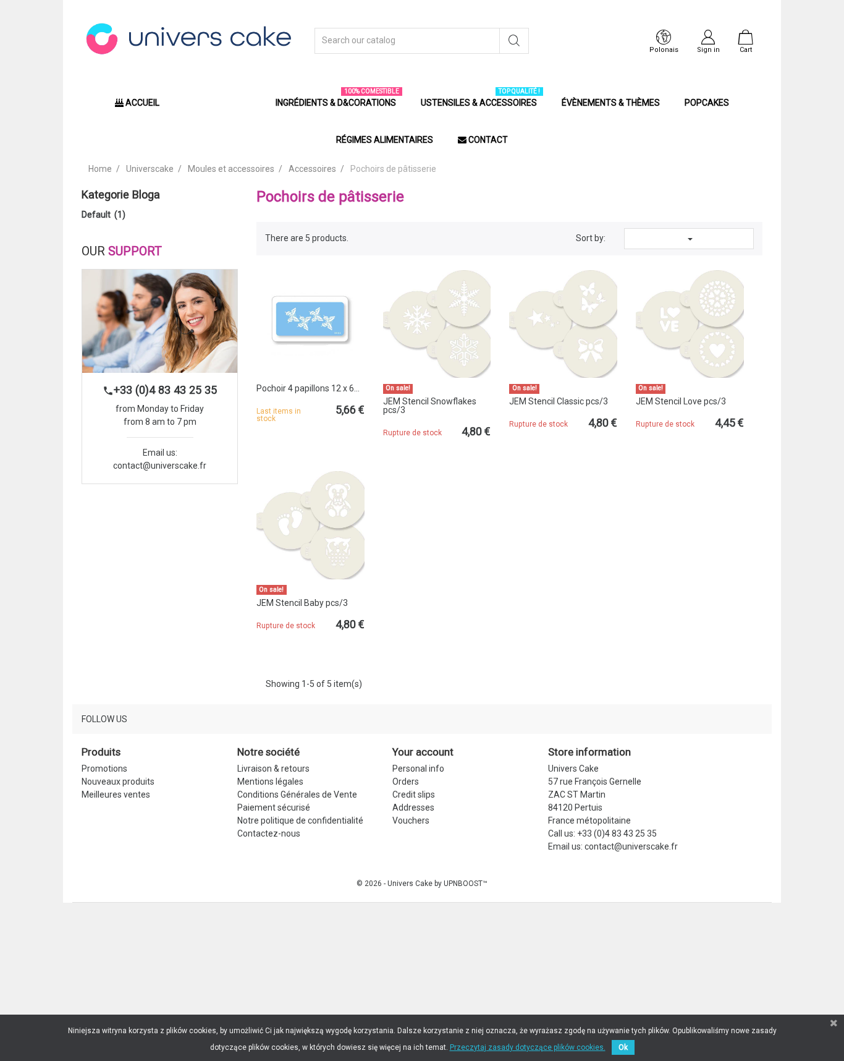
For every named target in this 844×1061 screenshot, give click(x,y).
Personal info (418, 768)
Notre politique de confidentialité (300, 820)
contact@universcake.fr (159, 466)
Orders (405, 781)
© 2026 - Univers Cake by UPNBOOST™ (422, 883)
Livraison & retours (273, 768)
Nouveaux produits (118, 781)
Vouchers (410, 820)
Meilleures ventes (116, 794)
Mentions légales (270, 781)
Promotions (104, 768)
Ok (623, 1047)
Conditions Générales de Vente (297, 794)
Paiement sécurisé (273, 807)
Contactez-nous (268, 833)
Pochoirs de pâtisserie (330, 196)
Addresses (413, 807)
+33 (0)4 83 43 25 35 (160, 389)
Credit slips (413, 794)
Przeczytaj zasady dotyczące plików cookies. (528, 1047)
